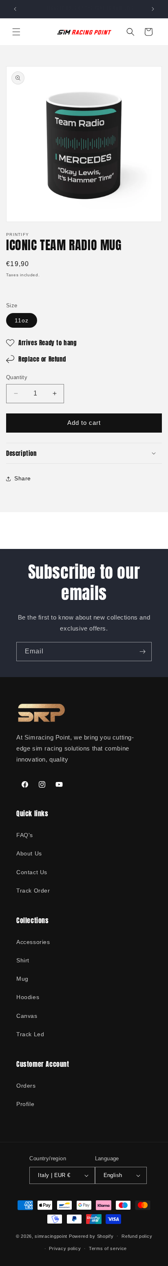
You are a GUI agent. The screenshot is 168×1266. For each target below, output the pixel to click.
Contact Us (31, 872)
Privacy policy (65, 1248)
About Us (29, 853)
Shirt (22, 960)
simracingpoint (51, 1235)
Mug (22, 978)
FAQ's (24, 835)
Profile (25, 1104)
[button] (16, 32)
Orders (26, 1085)
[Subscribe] (142, 651)
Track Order (33, 890)
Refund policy (137, 1236)
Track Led (30, 1034)
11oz (22, 320)
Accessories (33, 942)
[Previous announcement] (15, 9)
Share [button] (22, 478)
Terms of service (108, 1248)
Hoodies (27, 997)
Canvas (27, 1016)
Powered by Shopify (91, 1235)
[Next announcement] (153, 9)
